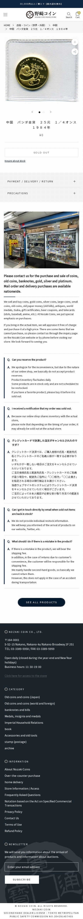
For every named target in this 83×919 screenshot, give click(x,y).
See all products (41, 602)
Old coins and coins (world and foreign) (30, 703)
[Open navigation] (5, 14)
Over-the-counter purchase (22, 776)
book (8, 729)
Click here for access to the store (26, 676)
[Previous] (32, 112)
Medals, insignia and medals (23, 716)
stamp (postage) (15, 742)
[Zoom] (74, 42)
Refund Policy (13, 831)
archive (9, 748)
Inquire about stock (15, 160)
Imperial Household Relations (24, 722)
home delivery (14, 782)
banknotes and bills (17, 710)
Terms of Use (13, 824)
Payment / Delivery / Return (30, 181)
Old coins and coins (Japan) (22, 697)
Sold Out (41, 152)
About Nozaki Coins (17, 769)
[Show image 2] (43, 112)
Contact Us (12, 818)
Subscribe (22, 879)
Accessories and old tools (21, 735)
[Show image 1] (39, 112)
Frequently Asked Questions (23, 795)
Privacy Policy (13, 812)
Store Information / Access (22, 788)
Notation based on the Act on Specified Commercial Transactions (38, 803)
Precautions (18, 193)
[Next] (50, 112)
